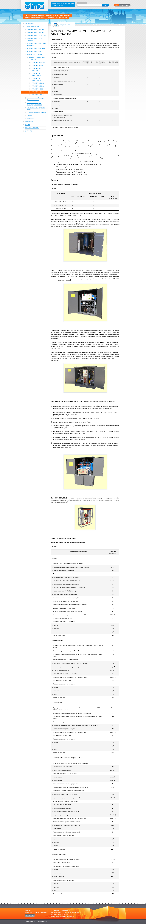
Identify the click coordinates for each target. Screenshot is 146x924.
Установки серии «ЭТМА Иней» (36, 35)
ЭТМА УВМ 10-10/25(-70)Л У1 (36, 69)
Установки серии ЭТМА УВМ (35, 30)
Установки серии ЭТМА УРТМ (36, 48)
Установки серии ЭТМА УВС (35, 32)
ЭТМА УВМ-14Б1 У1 (38, 92)
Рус (116, 5)
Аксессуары (30, 118)
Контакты (28, 131)
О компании (29, 23)
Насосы (29, 115)
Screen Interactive (42, 921)
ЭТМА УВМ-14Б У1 (37, 89)
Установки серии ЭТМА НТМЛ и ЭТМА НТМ (36, 44)
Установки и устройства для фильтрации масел (35, 99)
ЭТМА (34, 5)
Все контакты (55, 916)
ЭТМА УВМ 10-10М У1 (38, 65)
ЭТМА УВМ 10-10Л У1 (38, 62)
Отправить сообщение (67, 916)
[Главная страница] (26, 915)
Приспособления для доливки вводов (36, 108)
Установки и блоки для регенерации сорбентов (34, 104)
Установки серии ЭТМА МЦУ (35, 51)
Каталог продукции (32, 27)
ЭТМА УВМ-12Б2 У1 (38, 86)
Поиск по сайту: (81, 3)
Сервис (27, 125)
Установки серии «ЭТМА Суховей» (34, 39)
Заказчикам (29, 122)
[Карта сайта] (29, 915)
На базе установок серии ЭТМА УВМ (37, 58)
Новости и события (32, 128)
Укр (122, 5)
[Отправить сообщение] (33, 915)
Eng (127, 5)
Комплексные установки (34, 54)
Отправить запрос (65, 25)
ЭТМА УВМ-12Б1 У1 (38, 83)
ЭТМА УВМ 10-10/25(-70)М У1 (36, 74)
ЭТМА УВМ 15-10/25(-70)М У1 (36, 79)
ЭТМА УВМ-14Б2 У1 (38, 95)
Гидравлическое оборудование (36, 112)
